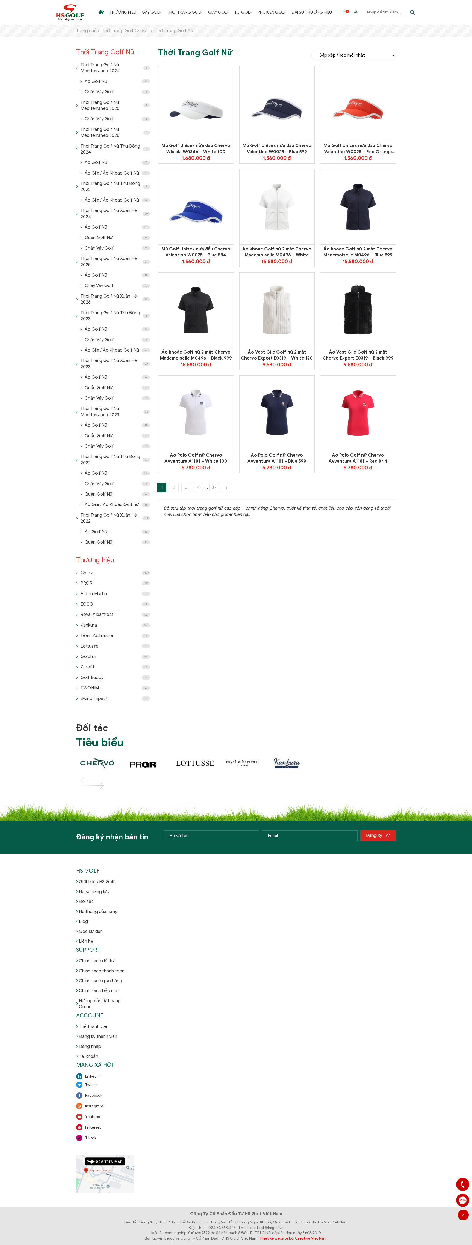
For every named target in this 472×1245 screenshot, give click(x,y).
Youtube (92, 1116)
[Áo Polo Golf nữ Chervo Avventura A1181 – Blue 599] (277, 413)
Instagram (94, 1106)
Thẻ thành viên (93, 1026)
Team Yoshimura (114, 635)
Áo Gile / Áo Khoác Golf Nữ (115, 173)
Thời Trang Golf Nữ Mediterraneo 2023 (114, 411)
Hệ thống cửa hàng (98, 911)
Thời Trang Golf (185, 12)
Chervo (115, 573)
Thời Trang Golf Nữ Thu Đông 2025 (114, 186)
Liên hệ (86, 941)
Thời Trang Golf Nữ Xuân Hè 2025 (114, 261)
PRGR (114, 583)
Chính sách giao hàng (100, 981)
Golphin (114, 656)
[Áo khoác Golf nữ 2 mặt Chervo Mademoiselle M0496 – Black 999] (196, 310)
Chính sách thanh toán (102, 971)
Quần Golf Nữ (116, 237)
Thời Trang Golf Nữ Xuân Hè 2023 (114, 363)
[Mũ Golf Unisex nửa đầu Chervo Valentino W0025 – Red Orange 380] (358, 103)
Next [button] (85, 785)
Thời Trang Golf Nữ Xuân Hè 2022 (114, 518)
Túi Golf (243, 12)
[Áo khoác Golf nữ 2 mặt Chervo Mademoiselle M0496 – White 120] (277, 206)
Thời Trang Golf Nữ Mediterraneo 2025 (114, 105)
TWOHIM (114, 688)
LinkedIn (92, 1076)
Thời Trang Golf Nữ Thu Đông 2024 (114, 149)
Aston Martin (113, 594)
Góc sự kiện (91, 931)
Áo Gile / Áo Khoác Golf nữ (116, 504)
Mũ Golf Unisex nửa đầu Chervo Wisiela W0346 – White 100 (195, 148)
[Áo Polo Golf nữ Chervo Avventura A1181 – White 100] (196, 413)
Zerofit (114, 667)
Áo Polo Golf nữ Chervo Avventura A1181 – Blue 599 (276, 458)
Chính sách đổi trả (97, 961)
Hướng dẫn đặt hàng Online (100, 1004)
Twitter (91, 1084)
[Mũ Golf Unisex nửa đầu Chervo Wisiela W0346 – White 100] (196, 103)
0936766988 (462, 1200)
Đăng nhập (90, 1046)
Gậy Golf (151, 12)
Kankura (114, 625)
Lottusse (113, 646)
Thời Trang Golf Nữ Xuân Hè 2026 (114, 299)
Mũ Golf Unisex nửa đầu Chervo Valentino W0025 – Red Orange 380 (358, 149)
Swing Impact (114, 698)
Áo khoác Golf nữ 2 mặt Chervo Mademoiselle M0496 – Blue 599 (358, 252)
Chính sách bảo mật (99, 990)
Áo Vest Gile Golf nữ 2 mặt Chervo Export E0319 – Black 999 (358, 355)
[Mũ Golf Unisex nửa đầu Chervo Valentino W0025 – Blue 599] (277, 103)
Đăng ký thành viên (98, 1036)
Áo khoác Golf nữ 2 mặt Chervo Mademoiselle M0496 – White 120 (276, 252)
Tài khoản (88, 1056)
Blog (83, 921)
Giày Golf (218, 12)
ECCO (114, 604)
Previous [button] (85, 780)
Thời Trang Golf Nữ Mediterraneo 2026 (114, 132)
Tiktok (90, 1138)
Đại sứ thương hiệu (311, 12)
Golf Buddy (114, 677)
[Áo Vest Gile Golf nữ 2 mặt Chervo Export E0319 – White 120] (277, 310)
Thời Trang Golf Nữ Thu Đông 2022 (114, 459)
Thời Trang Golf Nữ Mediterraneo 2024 (114, 68)
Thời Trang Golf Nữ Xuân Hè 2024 (114, 213)
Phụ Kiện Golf (272, 12)
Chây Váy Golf (116, 285)
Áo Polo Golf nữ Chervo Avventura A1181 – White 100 (195, 458)
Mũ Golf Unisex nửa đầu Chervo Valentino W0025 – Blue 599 (277, 148)
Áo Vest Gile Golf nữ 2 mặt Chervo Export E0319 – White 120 (277, 355)
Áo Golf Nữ (116, 81)
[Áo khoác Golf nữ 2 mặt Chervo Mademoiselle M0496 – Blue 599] (358, 206)
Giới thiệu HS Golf (97, 882)
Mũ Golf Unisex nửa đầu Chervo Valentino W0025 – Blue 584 (195, 252)
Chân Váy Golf (116, 92)
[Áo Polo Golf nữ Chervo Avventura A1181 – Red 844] (358, 413)
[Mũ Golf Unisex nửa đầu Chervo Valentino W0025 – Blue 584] (196, 206)
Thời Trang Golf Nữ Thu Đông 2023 (114, 316)
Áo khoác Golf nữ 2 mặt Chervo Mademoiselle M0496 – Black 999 (196, 355)
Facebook (93, 1095)
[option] (100, 763)
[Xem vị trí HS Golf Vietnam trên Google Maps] (105, 1173)
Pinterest (93, 1127)
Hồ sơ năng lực (94, 891)
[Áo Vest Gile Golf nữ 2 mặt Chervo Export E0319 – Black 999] (358, 310)
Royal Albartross (114, 614)
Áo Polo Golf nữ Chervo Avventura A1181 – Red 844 (358, 458)
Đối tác (86, 901)
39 (214, 487)
